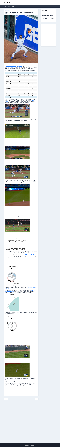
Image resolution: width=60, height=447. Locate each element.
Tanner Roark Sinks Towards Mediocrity (48, 18)
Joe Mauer (6, 119)
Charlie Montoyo (26, 286)
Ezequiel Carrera (19, 66)
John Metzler (12, 13)
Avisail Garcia (35, 360)
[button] (36, 72)
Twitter (9, 6)
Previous (6, 398)
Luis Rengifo (23, 233)
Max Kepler (14, 359)
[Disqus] (21, 412)
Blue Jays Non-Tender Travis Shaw (47, 16)
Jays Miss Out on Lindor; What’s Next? (47, 15)
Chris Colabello (13, 67)
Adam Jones (20, 160)
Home (5, 6)
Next (37, 398)
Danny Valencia (8, 66)
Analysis (7, 10)
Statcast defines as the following (30, 254)
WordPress (26, 445)
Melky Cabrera (13, 66)
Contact (13, 6)
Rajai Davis (10, 65)
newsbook (32, 445)
